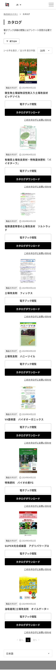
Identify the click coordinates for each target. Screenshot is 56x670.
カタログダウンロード (28, 112)
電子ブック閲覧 (28, 104)
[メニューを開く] (51, 4)
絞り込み (13, 41)
